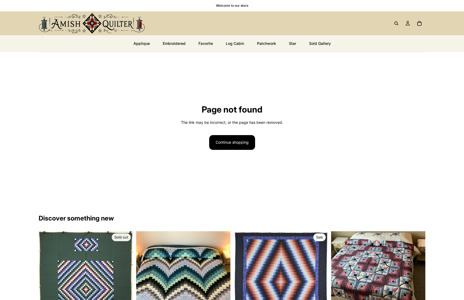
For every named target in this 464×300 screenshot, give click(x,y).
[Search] (396, 23)
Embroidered (174, 43)
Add (421, 293)
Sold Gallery (320, 43)
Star (292, 43)
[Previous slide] (47, 284)
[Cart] (419, 23)
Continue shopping (232, 142)
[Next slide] (125, 284)
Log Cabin (235, 43)
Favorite (205, 43)
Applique (141, 43)
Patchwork (266, 43)
